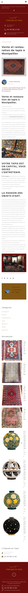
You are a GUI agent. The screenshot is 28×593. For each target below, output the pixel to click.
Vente (21, 89)
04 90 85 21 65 (13, 29)
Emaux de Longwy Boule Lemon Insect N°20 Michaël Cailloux (25, 498)
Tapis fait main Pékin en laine (24, 414)
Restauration (14, 89)
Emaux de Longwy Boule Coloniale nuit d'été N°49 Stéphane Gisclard (25, 470)
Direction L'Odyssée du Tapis (14, 81)
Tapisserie (4, 330)
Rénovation (9, 89)
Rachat (5, 89)
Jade (3, 320)
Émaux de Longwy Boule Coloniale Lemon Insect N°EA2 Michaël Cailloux (25, 440)
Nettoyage (18, 87)
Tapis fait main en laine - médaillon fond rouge (24, 393)
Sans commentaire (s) (6, 91)
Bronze (3, 314)
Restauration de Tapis (6, 41)
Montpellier (13, 87)
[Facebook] (14, 575)
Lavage (9, 87)
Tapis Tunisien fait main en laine (24, 369)
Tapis (19, 89)
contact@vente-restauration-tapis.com (12, 590)
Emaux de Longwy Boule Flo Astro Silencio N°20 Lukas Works (25, 525)
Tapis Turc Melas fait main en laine (24, 347)
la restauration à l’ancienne (16, 116)
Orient (22, 87)
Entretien (6, 87)
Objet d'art (4, 323)
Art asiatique (4, 311)
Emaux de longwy (5, 317)
